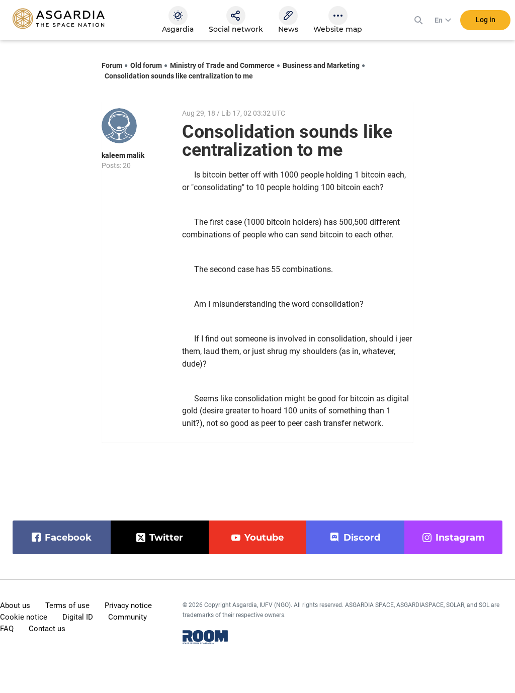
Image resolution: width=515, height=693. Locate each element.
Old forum (146, 65)
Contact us (47, 628)
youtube (264, 537)
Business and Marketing (321, 65)
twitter (166, 537)
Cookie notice (23, 617)
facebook (68, 537)
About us (15, 605)
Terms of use (67, 605)
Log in (485, 20)
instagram (460, 537)
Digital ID (77, 617)
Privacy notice (128, 605)
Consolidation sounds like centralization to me (179, 76)
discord (362, 537)
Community (127, 617)
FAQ (7, 628)
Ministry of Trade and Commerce (222, 65)
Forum (112, 65)
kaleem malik (123, 155)
